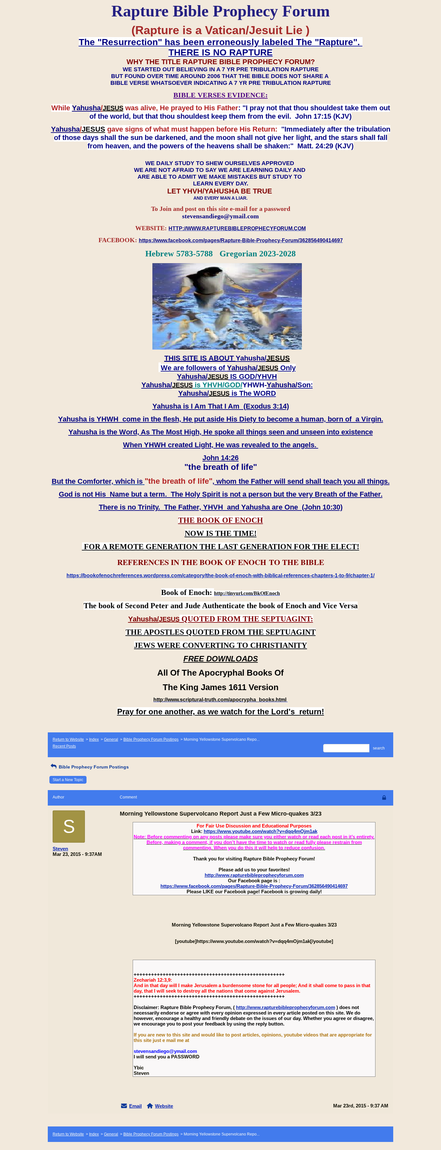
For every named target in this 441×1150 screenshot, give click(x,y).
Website (164, 1106)
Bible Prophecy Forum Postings (151, 739)
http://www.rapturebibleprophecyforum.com (254, 875)
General (111, 739)
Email (135, 1106)
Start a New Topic (68, 780)
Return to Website (68, 739)
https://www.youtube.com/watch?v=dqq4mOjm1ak (260, 831)
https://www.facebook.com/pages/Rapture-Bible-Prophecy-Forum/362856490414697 (254, 886)
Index (94, 739)
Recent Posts (64, 746)
